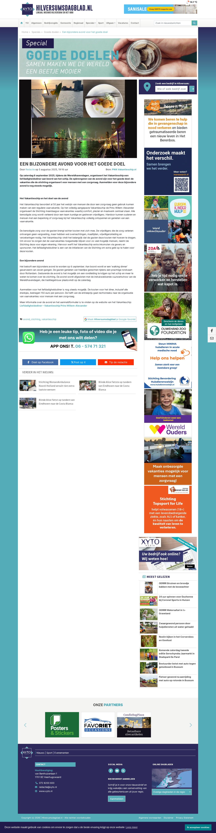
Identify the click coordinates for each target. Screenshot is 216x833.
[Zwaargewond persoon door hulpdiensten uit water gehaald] (149, 628)
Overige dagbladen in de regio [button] (169, 792)
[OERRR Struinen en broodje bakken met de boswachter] (149, 588)
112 (27, 23)
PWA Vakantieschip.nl (124, 169)
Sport (101, 23)
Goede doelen (51, 32)
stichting (35, 319)
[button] (21, 725)
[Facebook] (111, 770)
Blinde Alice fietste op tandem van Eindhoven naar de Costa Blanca (115, 385)
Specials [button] (90, 23)
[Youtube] (117, 770)
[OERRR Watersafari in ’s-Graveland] (149, 614)
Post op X (80, 362)
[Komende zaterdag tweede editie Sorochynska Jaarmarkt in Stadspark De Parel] (149, 654)
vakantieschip (49, 319)
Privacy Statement (184, 818)
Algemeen (36, 23)
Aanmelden (116, 798)
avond (26, 319)
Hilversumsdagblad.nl (64, 8)
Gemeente (65, 23)
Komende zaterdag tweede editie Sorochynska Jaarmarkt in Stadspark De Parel (176, 653)
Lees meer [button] (132, 827)
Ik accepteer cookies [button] (198, 827)
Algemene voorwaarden (150, 818)
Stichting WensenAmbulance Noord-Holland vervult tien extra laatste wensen (56, 385)
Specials (36, 32)
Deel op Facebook (43, 362)
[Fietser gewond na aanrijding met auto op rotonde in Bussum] (149, 681)
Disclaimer (168, 818)
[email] (212, 338)
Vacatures (123, 23)
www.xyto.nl (45, 791)
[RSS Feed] (123, 770)
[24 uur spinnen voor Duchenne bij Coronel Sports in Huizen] (149, 601)
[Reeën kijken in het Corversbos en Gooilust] (149, 641)
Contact (135, 23)
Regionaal (78, 23)
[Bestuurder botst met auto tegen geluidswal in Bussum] (149, 668)
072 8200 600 (46, 783)
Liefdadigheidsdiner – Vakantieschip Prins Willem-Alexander (53, 305)
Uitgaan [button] (110, 23)
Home (25, 32)
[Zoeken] (194, 23)
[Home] (21, 23)
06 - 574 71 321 (90, 346)
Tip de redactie (118, 362)
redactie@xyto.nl (48, 787)
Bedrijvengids (51, 23)
